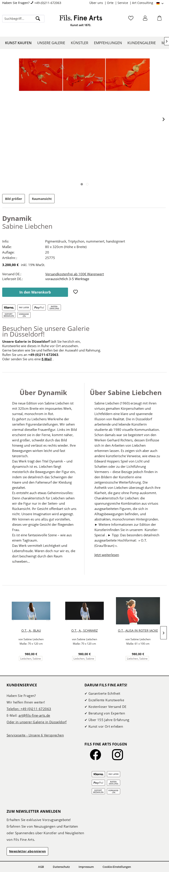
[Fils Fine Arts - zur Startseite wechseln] (81, 23)
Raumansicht (42, 199)
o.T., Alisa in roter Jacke (138, 630)
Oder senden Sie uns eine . (27, 359)
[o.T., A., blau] (31, 610)
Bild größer (13, 199)
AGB (41, 867)
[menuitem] (98, 3)
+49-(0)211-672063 (47, 3)
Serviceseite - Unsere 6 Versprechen (35, 735)
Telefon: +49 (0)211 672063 (29, 709)
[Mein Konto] (145, 19)
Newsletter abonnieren (27, 851)
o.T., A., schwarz (84, 630)
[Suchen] (37, 18)
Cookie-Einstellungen (117, 867)
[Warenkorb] (160, 19)
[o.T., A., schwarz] (84, 610)
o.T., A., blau (31, 630)
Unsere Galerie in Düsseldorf (26, 341)
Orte (110, 3)
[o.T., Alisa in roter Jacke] (137, 610)
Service (123, 3)
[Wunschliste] (131, 19)
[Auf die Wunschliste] (76, 292)
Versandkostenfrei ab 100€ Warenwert (74, 274)
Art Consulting (142, 3)
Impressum (86, 867)
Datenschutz (61, 867)
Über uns (96, 3)
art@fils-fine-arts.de (34, 715)
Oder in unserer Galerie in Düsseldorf (37, 722)
